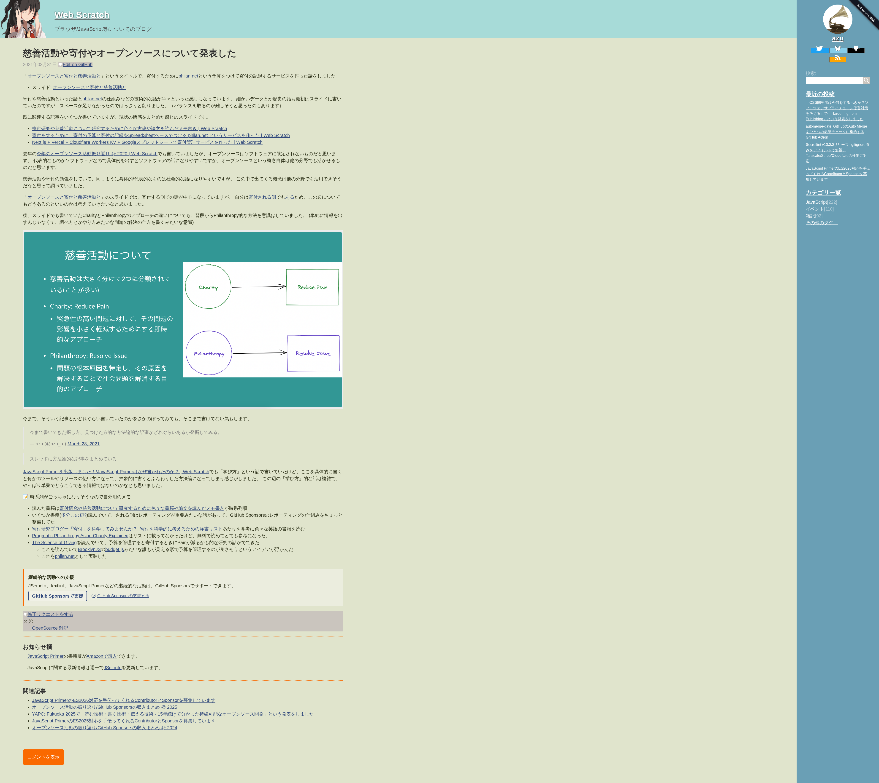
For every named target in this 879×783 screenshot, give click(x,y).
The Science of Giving (54, 542)
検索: (811, 73)
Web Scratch (81, 15)
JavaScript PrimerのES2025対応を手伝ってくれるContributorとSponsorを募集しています (123, 720)
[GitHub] (856, 50)
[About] (838, 19)
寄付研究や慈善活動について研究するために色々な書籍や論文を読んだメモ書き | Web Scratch (129, 128)
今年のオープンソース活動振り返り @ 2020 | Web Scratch (97, 153)
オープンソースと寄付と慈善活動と (64, 75)
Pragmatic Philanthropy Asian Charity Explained (80, 535)
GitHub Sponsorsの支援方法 (121, 595)
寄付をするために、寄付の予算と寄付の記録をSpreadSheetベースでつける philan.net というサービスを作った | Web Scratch (161, 135)
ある (289, 197)
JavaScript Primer (45, 656)
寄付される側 (262, 197)
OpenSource (45, 628)
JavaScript (816, 202)
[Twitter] (820, 50)
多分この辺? (74, 515)
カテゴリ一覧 (823, 192)
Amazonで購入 (102, 656)
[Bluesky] (838, 50)
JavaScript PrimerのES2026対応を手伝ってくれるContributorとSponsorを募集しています (838, 173)
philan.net (188, 75)
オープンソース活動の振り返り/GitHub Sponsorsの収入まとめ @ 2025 (104, 707)
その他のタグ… (822, 222)
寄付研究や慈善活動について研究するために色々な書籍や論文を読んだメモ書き (142, 508)
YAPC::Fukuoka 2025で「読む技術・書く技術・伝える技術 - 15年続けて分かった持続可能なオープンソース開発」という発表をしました (173, 713)
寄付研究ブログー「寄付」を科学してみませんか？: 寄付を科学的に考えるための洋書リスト (127, 528)
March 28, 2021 (84, 443)
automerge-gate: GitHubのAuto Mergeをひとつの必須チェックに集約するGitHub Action (836, 131)
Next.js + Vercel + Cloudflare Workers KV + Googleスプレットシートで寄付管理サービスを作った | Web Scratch (147, 142)
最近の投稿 (820, 94)
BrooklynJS (89, 549)
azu (838, 38)
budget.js (114, 549)
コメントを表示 (43, 756)
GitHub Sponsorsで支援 (57, 596)
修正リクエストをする (50, 614)
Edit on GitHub (77, 64)
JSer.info (113, 667)
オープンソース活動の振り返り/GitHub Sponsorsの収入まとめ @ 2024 (104, 727)
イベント (815, 208)
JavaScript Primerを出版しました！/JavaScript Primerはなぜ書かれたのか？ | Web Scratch (116, 471)
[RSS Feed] (837, 59)
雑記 (810, 215)
